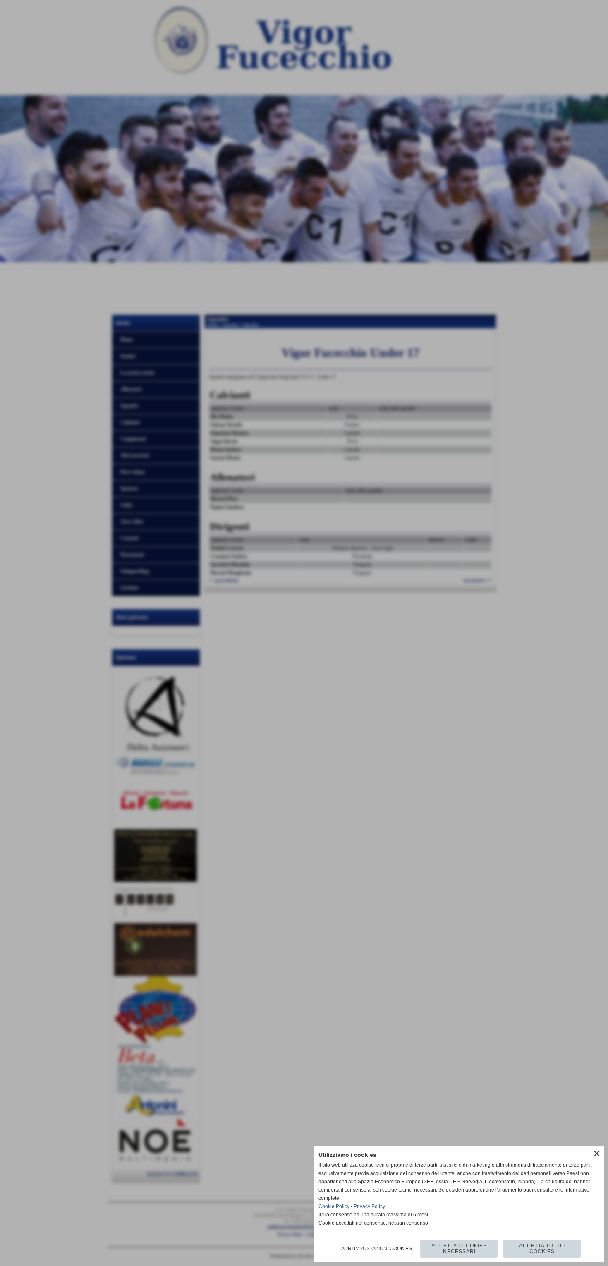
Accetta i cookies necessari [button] (459, 1248)
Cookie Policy (333, 1206)
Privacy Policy (369, 1206)
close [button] (597, 1153)
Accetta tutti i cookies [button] (542, 1248)
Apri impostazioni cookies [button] (376, 1249)
